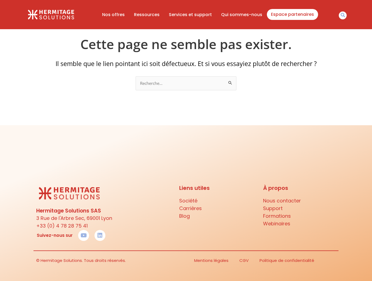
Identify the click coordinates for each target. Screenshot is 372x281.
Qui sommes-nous (241, 14)
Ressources (147, 14)
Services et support (190, 14)
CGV (244, 260)
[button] (343, 15)
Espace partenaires (292, 14)
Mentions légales (211, 260)
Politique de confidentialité (287, 260)
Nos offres (113, 14)
